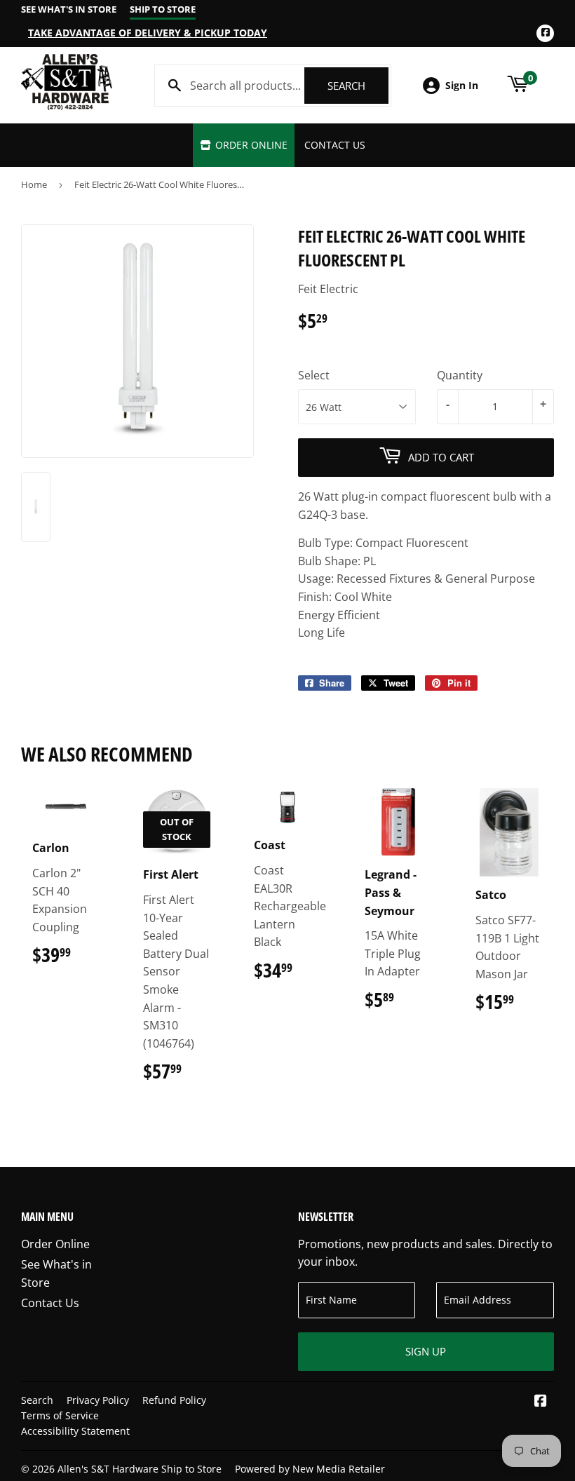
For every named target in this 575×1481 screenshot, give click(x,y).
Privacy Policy (98, 1400)
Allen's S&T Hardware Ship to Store (140, 1468)
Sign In (461, 85)
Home (34, 184)
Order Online (250, 144)
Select (314, 375)
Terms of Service (60, 1415)
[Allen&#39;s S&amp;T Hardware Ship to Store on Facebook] (540, 1401)
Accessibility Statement (75, 1431)
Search (357, 86)
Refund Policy (174, 1400)
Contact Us (334, 144)
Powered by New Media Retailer (310, 1468)
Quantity (459, 375)
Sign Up (425, 1351)
